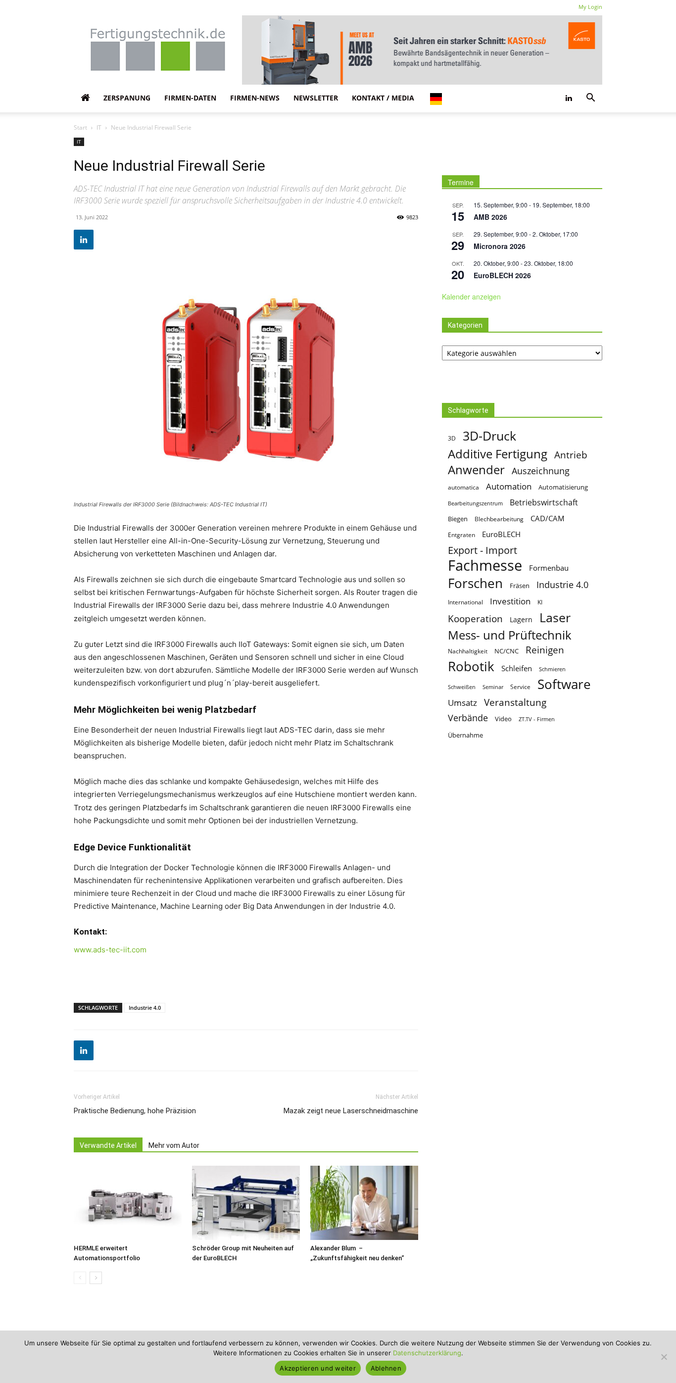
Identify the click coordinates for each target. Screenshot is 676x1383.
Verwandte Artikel (108, 1145)
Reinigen (545, 650)
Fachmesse (485, 565)
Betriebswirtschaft (544, 502)
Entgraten (461, 535)
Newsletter (315, 97)
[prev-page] (80, 1278)
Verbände (468, 718)
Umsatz (462, 702)
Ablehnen (386, 1368)
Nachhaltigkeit (467, 651)
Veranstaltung (515, 702)
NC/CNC (506, 650)
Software (564, 684)
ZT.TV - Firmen (537, 719)
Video (503, 718)
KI (539, 602)
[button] (590, 98)
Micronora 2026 (500, 246)
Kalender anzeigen (471, 296)
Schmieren (552, 669)
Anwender (476, 470)
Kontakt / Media (383, 97)
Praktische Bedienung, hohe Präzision (135, 1110)
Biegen (458, 519)
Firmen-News (255, 97)
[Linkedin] (568, 98)
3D (452, 438)
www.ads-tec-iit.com (110, 949)
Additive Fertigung (497, 453)
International (465, 602)
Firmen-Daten (190, 97)
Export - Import (482, 550)
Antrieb (570, 454)
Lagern (521, 619)
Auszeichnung (541, 471)
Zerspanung (126, 97)
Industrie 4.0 (145, 1007)
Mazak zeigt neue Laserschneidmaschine (351, 1110)
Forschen (475, 583)
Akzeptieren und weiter (318, 1368)
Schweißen (462, 687)
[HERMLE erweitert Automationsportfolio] (128, 1203)
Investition (510, 601)
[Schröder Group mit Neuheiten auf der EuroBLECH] (246, 1203)
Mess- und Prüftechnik (510, 635)
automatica (463, 487)
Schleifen (516, 668)
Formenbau (549, 568)
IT (99, 127)
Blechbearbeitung (499, 519)
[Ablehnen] (664, 1357)
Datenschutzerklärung (427, 1353)
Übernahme (465, 735)
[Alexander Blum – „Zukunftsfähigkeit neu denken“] (364, 1203)
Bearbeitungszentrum (475, 503)
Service (520, 687)
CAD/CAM (548, 518)
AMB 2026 (490, 217)
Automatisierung (563, 487)
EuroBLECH (501, 534)
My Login (590, 6)
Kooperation (475, 618)
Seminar (493, 687)
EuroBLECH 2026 (502, 275)
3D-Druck (489, 436)
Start (80, 127)
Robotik (471, 666)
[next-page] (96, 1278)
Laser (555, 617)
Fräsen (520, 585)
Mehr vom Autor (173, 1145)
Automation (508, 486)
